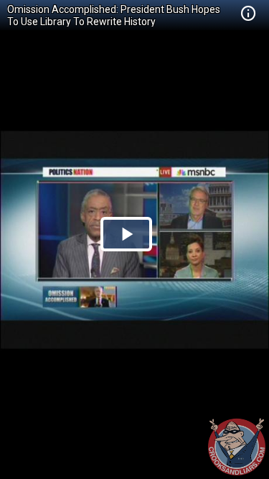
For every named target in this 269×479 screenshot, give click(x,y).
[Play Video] (126, 234)
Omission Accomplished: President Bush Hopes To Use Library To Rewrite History (113, 15)
